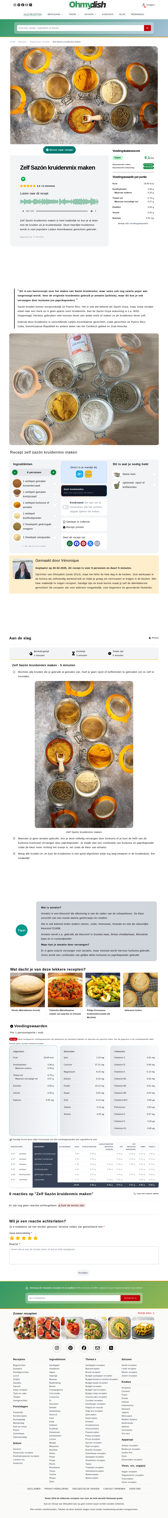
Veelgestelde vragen (85, 1489)
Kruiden (83, 1272)
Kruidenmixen (92, 1425)
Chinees (126, 1391)
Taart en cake (19, 1393)
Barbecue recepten (131, 1449)
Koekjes (89, 1422)
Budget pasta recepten (96, 1383)
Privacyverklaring (56, 1489)
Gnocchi (53, 1415)
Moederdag (18, 1423)
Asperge (53, 1376)
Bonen (52, 1386)
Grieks (125, 1398)
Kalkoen (53, 1425)
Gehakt (52, 1407)
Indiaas (125, 1402)
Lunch (16, 1376)
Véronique (70, 560)
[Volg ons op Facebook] (22, 5)
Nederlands (127, 1423)
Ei (50, 1400)
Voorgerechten (20, 1400)
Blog (122, 14)
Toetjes (16, 1397)
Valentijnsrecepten (94, 1471)
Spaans (125, 1427)
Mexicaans (127, 1416)
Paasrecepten (92, 1432)
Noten (52, 1453)
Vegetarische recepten (40, 42)
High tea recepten (94, 1411)
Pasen (16, 1430)
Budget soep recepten (96, 1393)
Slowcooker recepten (132, 1460)
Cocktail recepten (94, 1400)
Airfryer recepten (130, 1446)
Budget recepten (93, 1386)
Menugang (54, 14)
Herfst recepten (129, 1365)
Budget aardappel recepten (98, 1376)
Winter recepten (129, 1372)
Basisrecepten (92, 1369)
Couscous (54, 1397)
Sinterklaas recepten (95, 1453)
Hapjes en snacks (94, 1407)
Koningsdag (19, 1419)
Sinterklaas (18, 1434)
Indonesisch (128, 1405)
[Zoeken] (147, 28)
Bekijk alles (145, 1313)
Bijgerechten (19, 1365)
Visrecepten (127, 1479)
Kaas (51, 1422)
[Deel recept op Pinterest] (83, 543)
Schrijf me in (130, 1298)
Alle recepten (33, 14)
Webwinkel (138, 14)
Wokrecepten (91, 1478)
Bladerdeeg (55, 1383)
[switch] (65, 507)
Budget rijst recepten (95, 1390)
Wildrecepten (92, 1474)
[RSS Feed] (30, 5)
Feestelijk (18, 1412)
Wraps (52, 1478)
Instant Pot (127, 1453)
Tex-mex (126, 1434)
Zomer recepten (129, 1376)
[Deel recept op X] (90, 543)
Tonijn (52, 1471)
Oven (124, 1456)
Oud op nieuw (20, 1427)
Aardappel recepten (95, 1365)
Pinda (52, 1460)
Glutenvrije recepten (23, 1453)
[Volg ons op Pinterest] (19, 5)
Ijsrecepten (90, 1415)
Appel (52, 1372)
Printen (155, 638)
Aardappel (54, 1365)
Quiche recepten (93, 1443)
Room (52, 1464)
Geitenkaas (55, 1411)
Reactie (14, 1244)
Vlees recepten (129, 1482)
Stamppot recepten (94, 1457)
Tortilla (52, 1474)
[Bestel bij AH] (79, 474)
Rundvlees (54, 1467)
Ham (51, 1418)
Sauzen (17, 1386)
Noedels (53, 1450)
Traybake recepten (94, 1467)
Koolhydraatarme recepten (26, 1456)
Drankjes (17, 1369)
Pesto (52, 1457)
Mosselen (54, 1446)
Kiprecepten (91, 1418)
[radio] (12, 1238)
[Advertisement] (83, 266)
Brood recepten (93, 1372)
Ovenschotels (92, 1429)
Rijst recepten (92, 1446)
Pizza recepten (92, 1439)
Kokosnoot (54, 1432)
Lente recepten (129, 1369)
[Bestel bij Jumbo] (88, 474)
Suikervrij (18, 1463)
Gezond (17, 1449)
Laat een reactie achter (147, 1194)
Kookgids (108, 14)
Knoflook (53, 1429)
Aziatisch (126, 1388)
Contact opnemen (114, 1489)
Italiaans (126, 1409)
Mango (52, 1443)
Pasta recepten (92, 1436)
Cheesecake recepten (96, 1397)
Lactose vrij (19, 1460)
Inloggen (150, 5)
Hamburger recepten (95, 1404)
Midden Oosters (129, 1419)
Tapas (88, 1464)
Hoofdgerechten (21, 1372)
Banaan (53, 1379)
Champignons (56, 1390)
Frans (124, 1395)
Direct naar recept (61, 150)
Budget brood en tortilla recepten (101, 1379)
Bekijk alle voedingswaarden (133, 223)
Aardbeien (54, 1369)
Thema (72, 14)
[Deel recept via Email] (97, 543)
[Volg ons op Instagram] (15, 5)
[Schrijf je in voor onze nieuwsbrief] (26, 5)
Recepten (22, 42)
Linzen (52, 1439)
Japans (125, 1412)
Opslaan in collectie (77, 521)
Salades (17, 1383)
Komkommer (55, 1436)
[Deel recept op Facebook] (77, 543)
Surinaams (127, 1430)
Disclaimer (34, 1489)
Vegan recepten (129, 1472)
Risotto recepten (93, 1450)
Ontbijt (16, 1379)
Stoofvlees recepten (95, 1460)
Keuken (89, 14)
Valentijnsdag (20, 1437)
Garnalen (53, 1404)
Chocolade (54, 1393)
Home (12, 42)
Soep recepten (20, 1390)
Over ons (135, 1489)
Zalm (51, 1482)
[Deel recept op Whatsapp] (70, 543)
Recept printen (74, 527)
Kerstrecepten (20, 1416)
